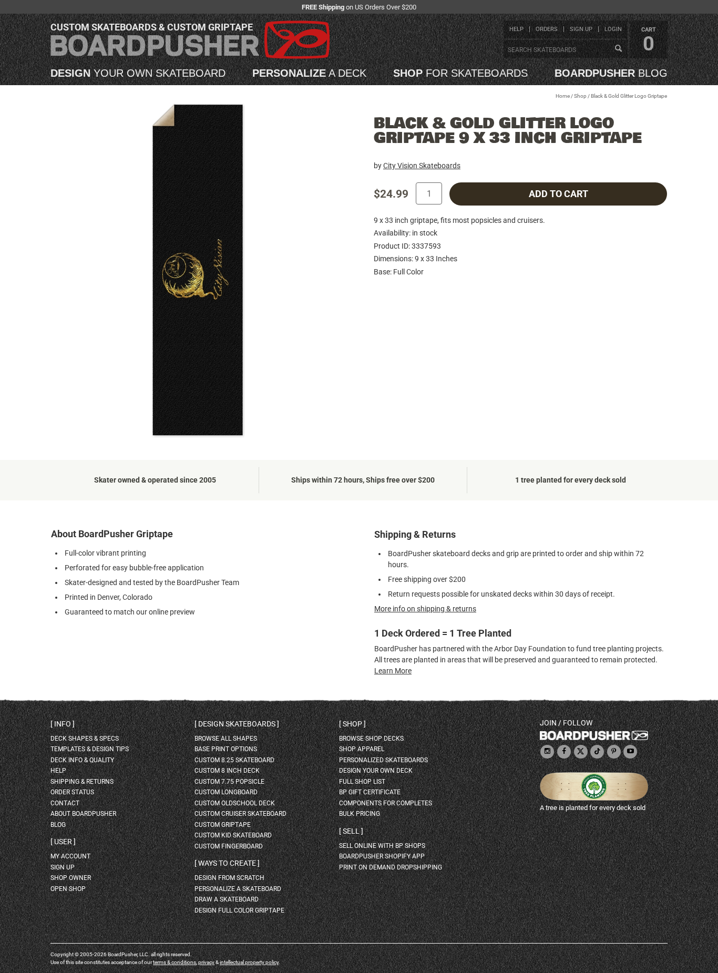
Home (563, 96)
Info (62, 724)
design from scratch (229, 878)
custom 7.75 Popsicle (229, 781)
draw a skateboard (226, 899)
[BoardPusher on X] (581, 752)
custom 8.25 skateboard (234, 760)
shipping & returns (82, 781)
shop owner (70, 878)
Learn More (393, 671)
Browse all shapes (225, 738)
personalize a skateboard (237, 889)
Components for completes (385, 803)
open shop (68, 889)
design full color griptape (239, 910)
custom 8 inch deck (227, 770)
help (516, 29)
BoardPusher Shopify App (382, 856)
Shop (580, 96)
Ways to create (227, 863)
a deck (309, 73)
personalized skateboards (383, 760)
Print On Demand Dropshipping (390, 867)
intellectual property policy (249, 962)
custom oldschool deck (234, 803)
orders (547, 29)
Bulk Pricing (359, 813)
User (63, 841)
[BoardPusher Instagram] (547, 752)
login (613, 29)
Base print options (225, 749)
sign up (581, 29)
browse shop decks (371, 738)
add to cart (558, 194)
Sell (351, 831)
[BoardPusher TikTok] (597, 752)
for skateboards (460, 73)
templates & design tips (89, 749)
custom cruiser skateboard (240, 813)
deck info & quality (82, 760)
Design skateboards (236, 724)
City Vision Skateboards (421, 165)
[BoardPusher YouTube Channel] (630, 752)
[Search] (618, 49)
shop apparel (361, 749)
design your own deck (376, 770)
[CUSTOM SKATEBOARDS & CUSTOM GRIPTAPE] (190, 56)
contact (64, 803)
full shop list (362, 781)
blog (611, 73)
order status (72, 792)
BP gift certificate (370, 792)
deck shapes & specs (84, 738)
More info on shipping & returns (425, 609)
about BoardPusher (83, 813)
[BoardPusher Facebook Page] (564, 752)
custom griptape (222, 824)
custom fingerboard (228, 846)
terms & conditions (174, 962)
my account (70, 856)
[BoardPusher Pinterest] (614, 752)
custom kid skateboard (233, 835)
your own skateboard (137, 73)
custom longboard (226, 792)
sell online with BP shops (382, 845)
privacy (206, 962)
